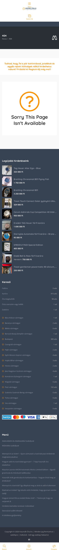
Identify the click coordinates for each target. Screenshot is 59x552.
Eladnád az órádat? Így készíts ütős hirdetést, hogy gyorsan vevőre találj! (29, 492)
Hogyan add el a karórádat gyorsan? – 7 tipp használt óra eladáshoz (25, 463)
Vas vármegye (10, 403)
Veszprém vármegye (13, 408)
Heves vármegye (12, 366)
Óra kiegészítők (8, 299)
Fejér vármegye (11, 350)
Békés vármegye (11, 328)
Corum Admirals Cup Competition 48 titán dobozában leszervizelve (35, 212)
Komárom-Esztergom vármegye (18, 376)
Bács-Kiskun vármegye (14, 317)
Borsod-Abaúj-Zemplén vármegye (18, 333)
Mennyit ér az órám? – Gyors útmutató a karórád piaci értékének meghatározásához (28, 455)
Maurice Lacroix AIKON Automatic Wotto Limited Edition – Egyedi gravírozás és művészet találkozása (28, 471)
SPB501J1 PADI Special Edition (28, 245)
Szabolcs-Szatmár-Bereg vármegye (19, 392)
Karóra (5, 293)
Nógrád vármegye (12, 382)
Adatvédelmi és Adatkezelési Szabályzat (18, 441)
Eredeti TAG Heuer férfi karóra (29, 223)
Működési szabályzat (10, 445)
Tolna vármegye (11, 398)
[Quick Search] (54, 37)
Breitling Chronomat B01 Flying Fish (31, 179)
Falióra (5, 288)
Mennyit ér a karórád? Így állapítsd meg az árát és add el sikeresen (29, 485)
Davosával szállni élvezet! (12, 510)
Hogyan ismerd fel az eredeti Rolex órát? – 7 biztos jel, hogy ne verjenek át (27, 500)
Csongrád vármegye (13, 344)
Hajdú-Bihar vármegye (14, 360)
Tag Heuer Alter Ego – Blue (27, 168)
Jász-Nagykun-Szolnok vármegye (18, 371)
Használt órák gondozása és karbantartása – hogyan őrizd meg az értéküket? (28, 479)
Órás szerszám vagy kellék (12, 304)
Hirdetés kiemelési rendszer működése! (18, 506)
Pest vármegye (11, 387)
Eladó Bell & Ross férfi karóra (28, 256)
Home (4, 39)
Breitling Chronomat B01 (26, 190)
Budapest (9, 339)
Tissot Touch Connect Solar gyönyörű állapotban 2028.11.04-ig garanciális (35, 201)
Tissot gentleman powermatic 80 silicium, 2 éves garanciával (35, 267)
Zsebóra (5, 309)
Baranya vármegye (12, 323)
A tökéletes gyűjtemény (11, 515)
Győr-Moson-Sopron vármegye (17, 355)
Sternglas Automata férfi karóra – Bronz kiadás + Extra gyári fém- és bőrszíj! (35, 234)
